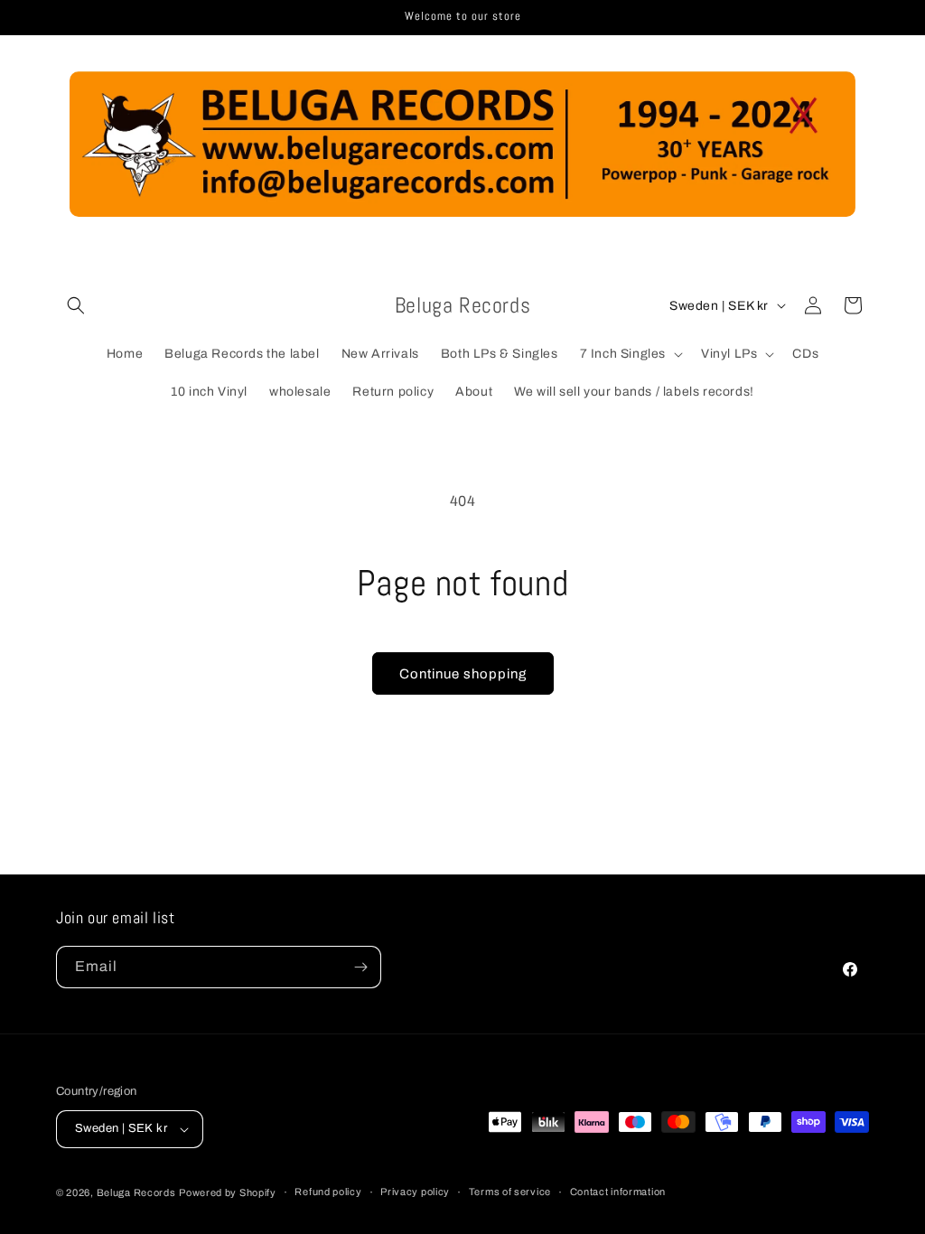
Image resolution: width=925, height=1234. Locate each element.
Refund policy (327, 1191)
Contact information (618, 1191)
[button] (76, 305)
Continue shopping (463, 674)
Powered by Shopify (227, 1192)
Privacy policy (415, 1191)
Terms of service (510, 1191)
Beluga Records (136, 1192)
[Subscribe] (360, 967)
